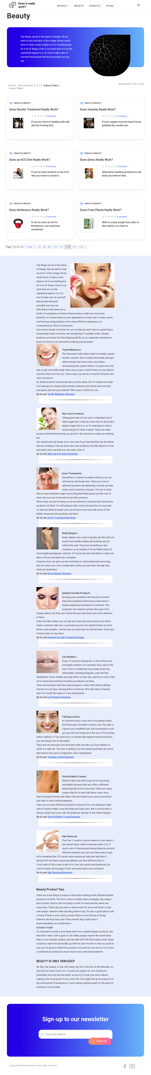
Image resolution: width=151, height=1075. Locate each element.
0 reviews (51, 116)
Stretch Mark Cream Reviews (63, 816)
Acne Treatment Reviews (61, 517)
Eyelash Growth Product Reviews (65, 637)
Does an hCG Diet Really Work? (29, 159)
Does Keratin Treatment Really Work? (34, 109)
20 (44, 247)
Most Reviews (25, 85)
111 (61, 247)
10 (39, 247)
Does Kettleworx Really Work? (29, 210)
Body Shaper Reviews (59, 573)
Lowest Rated (15, 88)
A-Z (38, 85)
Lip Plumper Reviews (59, 697)
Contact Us (94, 5)
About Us (79, 5)
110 (55, 247)
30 (49, 247)
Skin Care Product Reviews (62, 453)
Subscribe (101, 1041)
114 (80, 247)
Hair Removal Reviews (59, 872)
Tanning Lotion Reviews (60, 757)
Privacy (110, 5)
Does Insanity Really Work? (98, 109)
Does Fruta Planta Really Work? (100, 210)
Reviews (61, 5)
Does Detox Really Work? (96, 159)
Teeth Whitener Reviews (61, 394)
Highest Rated (50, 85)
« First (29, 247)
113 (74, 247)
